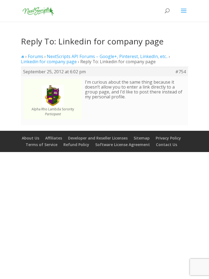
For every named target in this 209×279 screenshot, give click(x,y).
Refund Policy (76, 144)
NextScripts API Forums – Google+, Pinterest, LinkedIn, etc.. (107, 56)
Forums (35, 56)
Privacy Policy (168, 138)
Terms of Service (41, 144)
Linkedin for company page (49, 62)
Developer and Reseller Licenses (98, 138)
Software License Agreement (122, 144)
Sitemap (142, 138)
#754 (180, 71)
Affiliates (53, 138)
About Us (30, 138)
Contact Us (166, 144)
